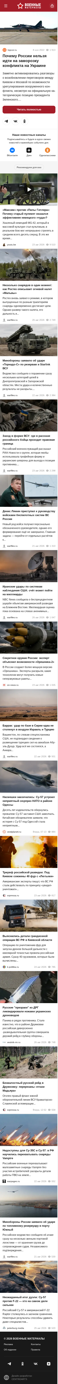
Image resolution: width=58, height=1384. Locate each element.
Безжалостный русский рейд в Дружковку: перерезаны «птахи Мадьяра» (23, 1086)
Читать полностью (29, 109)
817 (53, 895)
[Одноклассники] (22, 1363)
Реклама (8, 1344)
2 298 (52, 470)
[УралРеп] (4, 50)
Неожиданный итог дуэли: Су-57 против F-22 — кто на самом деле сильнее (25, 1301)
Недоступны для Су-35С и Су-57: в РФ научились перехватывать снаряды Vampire (28, 1154)
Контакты (36, 1344)
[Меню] (6, 6)
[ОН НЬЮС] (4, 685)
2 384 (52, 395)
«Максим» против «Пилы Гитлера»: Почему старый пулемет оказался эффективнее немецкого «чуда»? (26, 213)
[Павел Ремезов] (4, 471)
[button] (6, 121)
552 (53, 1181)
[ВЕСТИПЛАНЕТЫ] (4, 832)
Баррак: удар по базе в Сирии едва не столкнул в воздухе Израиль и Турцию (28, 727)
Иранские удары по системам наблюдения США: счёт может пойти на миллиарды (27, 590)
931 (53, 756)
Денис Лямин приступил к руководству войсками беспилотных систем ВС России (29, 515)
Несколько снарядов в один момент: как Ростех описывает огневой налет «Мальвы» (27, 289)
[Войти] (52, 6)
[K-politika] (4, 967)
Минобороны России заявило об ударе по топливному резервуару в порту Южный (29, 1225)
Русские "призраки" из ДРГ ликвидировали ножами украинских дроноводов (27, 1011)
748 (53, 1042)
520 (53, 1328)
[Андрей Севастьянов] (4, 320)
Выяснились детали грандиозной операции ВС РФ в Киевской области (27, 938)
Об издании (10, 1349)
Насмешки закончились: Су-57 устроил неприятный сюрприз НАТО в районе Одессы (29, 801)
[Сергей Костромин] (4, 395)
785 (53, 967)
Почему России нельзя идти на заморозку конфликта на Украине (25, 61)
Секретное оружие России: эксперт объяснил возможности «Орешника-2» (28, 660)
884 (53, 831)
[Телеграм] (9, 1363)
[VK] (35, 1363)
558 (53, 1110)
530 (53, 1256)
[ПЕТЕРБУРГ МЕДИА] (4, 1328)
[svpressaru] (4, 895)
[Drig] (4, 1042)
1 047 (52, 617)
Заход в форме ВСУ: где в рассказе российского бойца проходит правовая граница (29, 439)
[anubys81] (4, 245)
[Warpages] (4, 1181)
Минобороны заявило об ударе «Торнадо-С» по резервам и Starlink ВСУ (26, 364)
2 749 (52, 320)
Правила (35, 1349)
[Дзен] (48, 1363)
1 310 (52, 546)
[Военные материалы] (29, 6)
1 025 (52, 685)
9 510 (52, 244)
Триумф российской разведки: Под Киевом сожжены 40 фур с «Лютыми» (28, 874)
